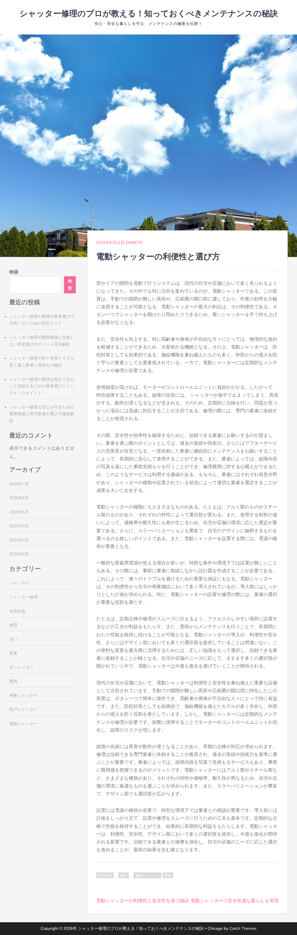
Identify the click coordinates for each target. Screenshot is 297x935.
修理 (123, 876)
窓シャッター (21, 667)
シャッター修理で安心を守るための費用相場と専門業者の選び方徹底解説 (41, 414)
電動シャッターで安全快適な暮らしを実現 (235, 900)
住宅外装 (105, 876)
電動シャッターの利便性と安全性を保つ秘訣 (142, 900)
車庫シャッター (23, 695)
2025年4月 (19, 526)
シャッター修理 (23, 597)
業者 (167, 876)
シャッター (19, 583)
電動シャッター (147, 876)
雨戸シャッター (23, 709)
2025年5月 (19, 512)
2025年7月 (19, 484)
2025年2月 (19, 554)
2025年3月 (19, 540)
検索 (14, 271)
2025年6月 (19, 497)
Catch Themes (242, 928)
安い (13, 639)
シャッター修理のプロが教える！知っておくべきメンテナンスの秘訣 (148, 13)
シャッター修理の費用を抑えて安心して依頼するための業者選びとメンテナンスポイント (41, 386)
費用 (13, 681)
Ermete (134, 242)
